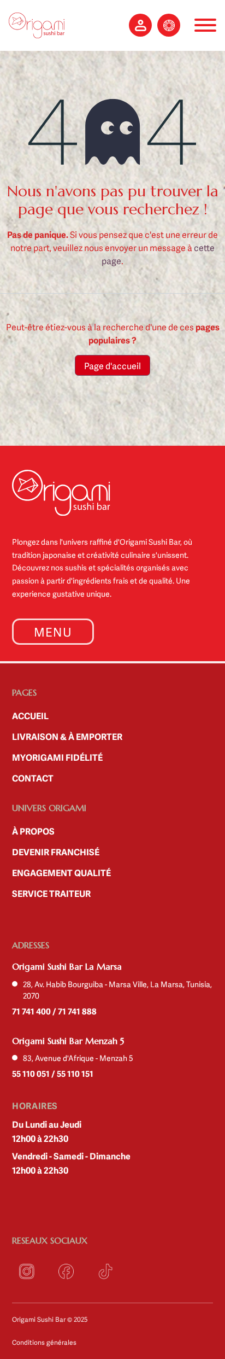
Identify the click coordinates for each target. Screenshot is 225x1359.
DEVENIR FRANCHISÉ (55, 851)
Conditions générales (44, 1342)
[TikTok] (105, 1271)
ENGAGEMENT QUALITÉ (61, 872)
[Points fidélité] (168, 25)
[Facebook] (66, 1271)
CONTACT (33, 777)
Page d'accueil (112, 365)
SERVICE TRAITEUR (51, 893)
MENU (53, 631)
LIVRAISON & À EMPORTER (67, 736)
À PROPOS (33, 830)
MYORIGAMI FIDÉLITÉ (57, 756)
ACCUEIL (30, 715)
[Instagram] (27, 1271)
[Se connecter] (140, 25)
